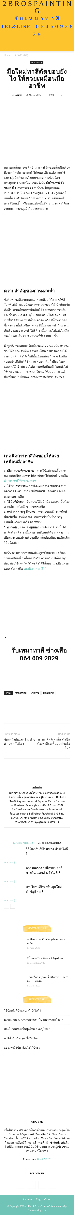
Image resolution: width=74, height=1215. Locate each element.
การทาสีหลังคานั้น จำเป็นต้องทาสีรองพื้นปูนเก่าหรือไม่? (53, 744)
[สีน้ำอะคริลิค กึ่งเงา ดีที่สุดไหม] (14, 963)
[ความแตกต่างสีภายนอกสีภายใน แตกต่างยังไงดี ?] (14, 872)
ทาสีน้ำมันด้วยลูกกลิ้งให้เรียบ (21, 1038)
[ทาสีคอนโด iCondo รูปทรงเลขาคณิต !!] (14, 944)
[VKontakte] (53, 1185)
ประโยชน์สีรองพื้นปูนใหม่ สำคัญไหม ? (27, 1029)
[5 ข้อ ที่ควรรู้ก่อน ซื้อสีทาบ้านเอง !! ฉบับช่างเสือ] (14, 982)
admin (18, 94)
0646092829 (44, 1159)
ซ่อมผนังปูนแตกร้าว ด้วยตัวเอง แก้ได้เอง (19, 741)
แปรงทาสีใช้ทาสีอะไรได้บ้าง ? (22, 1047)
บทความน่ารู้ (21, 55)
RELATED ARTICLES (23, 843)
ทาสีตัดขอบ (20, 692)
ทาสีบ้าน (35, 692)
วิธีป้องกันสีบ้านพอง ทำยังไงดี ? (22, 1010)
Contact (47, 1199)
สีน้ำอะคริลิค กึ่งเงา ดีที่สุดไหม (45, 958)
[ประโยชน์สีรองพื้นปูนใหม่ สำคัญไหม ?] (14, 891)
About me (27, 1199)
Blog (38, 1199)
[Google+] (32, 1185)
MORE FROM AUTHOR (49, 843)
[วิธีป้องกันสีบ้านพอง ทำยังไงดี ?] (14, 854)
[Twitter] (42, 1185)
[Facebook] (21, 1185)
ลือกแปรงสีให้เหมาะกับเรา (20, 481)
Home (7, 55)
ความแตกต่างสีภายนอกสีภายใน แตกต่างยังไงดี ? (33, 1019)
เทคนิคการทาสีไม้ (35, 568)
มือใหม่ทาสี (48, 692)
